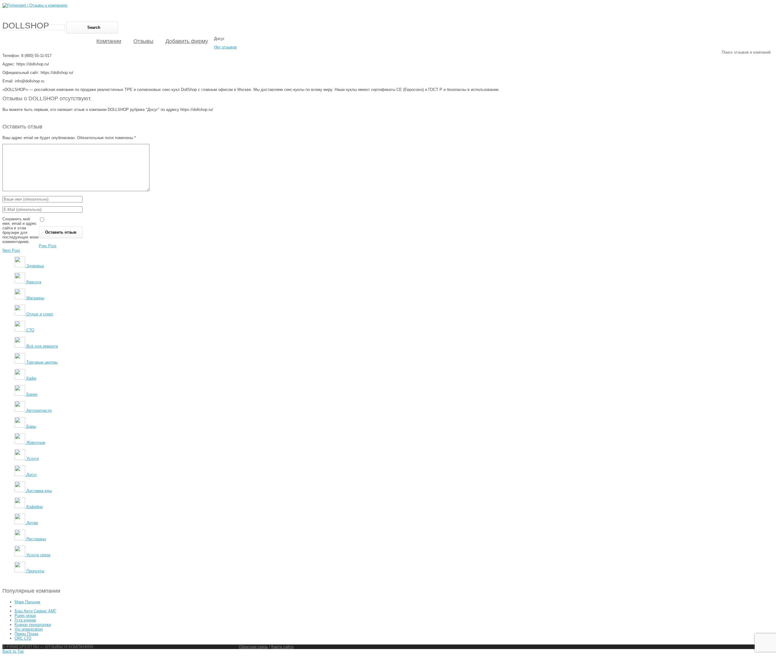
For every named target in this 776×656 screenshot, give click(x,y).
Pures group (25, 615)
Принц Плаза (26, 633)
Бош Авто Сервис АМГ (35, 611)
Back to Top (13, 651)
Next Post (11, 250)
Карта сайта (282, 646)
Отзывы (143, 41)
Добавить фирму (187, 41)
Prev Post (47, 246)
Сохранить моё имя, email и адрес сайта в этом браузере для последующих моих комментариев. (20, 230)
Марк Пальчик (27, 602)
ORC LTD (23, 638)
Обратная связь (253, 646)
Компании (108, 41)
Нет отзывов (225, 47)
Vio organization (29, 629)
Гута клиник (25, 620)
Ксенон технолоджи (33, 624)
